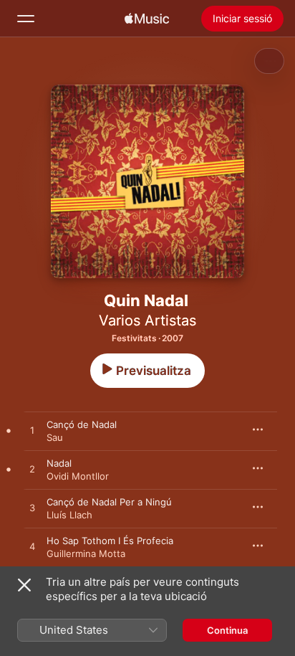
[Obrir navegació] (26, 18)
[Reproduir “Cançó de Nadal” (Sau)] (32, 430)
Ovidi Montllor (78, 476)
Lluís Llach (69, 514)
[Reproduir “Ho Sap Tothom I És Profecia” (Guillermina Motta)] (32, 547)
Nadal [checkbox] (59, 463)
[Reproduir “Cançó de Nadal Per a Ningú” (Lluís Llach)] (32, 508)
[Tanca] (24, 585)
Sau (55, 437)
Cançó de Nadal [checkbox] (82, 424)
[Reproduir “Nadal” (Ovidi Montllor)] (32, 469)
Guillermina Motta (86, 553)
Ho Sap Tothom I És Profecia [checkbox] (110, 540)
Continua (227, 630)
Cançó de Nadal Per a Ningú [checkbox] (109, 502)
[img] (147, 18)
